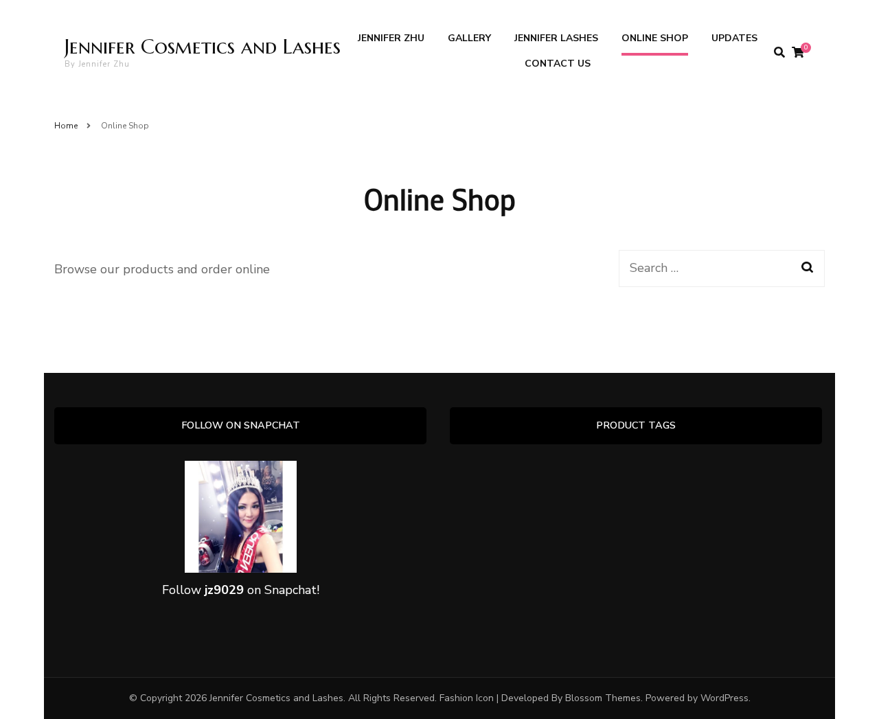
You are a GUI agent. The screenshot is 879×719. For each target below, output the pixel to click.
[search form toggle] (779, 52)
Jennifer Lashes (556, 38)
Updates (734, 38)
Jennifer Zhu (391, 38)
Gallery (469, 38)
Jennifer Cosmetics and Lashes (203, 46)
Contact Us (558, 63)
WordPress (724, 698)
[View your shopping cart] (798, 52)
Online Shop (654, 38)
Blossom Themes (603, 698)
